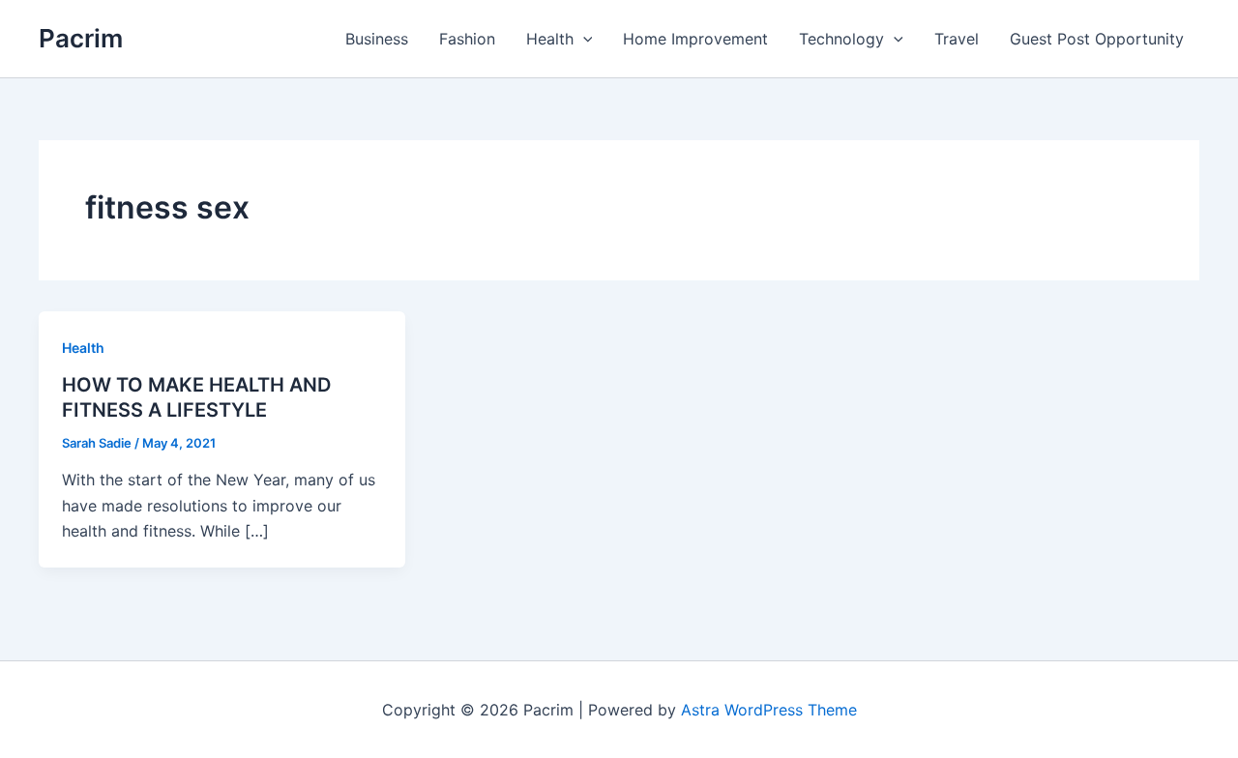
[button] (583, 38)
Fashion (467, 38)
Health (550, 38)
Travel (956, 38)
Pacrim (81, 38)
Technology (841, 38)
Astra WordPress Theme (769, 709)
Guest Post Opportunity (1097, 38)
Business (376, 38)
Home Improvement (695, 38)
